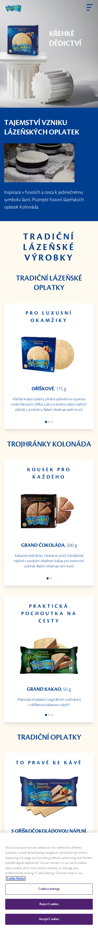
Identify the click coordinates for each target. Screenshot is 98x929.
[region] (49, 881)
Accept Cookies (49, 919)
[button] (90, 7)
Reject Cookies (49, 904)
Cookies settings (49, 889)
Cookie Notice (16, 878)
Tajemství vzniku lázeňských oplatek (41, 127)
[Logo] (13, 8)
